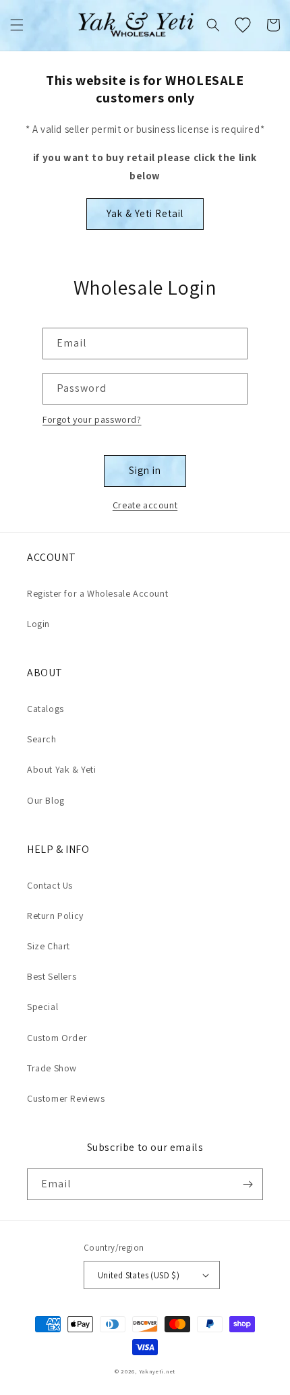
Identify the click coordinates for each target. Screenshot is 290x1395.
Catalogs (45, 709)
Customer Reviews (66, 1098)
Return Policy (55, 916)
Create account (145, 505)
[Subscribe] (247, 1184)
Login (38, 624)
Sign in (145, 470)
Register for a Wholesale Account (97, 593)
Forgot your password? (92, 419)
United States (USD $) (138, 1275)
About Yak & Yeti (61, 769)
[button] (17, 25)
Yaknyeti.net (157, 1371)
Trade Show (52, 1068)
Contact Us (50, 885)
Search (42, 739)
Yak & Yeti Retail (145, 213)
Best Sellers (51, 976)
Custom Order (57, 1038)
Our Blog (46, 800)
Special (42, 1007)
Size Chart (48, 946)
